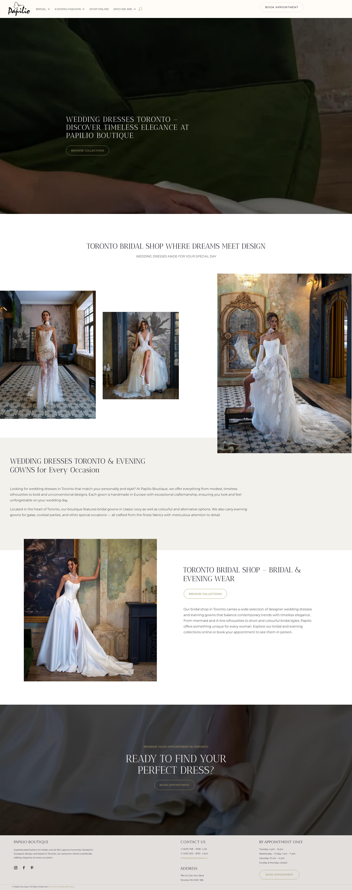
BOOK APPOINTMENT (281, 7)
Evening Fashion (68, 9)
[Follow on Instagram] (15, 867)
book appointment (279, 874)
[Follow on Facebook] (24, 867)
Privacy (71, 887)
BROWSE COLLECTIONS (205, 593)
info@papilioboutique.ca (193, 858)
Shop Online (99, 9)
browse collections (87, 150)
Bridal (41, 9)
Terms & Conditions (57, 887)
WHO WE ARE (122, 9)
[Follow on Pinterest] (32, 867)
